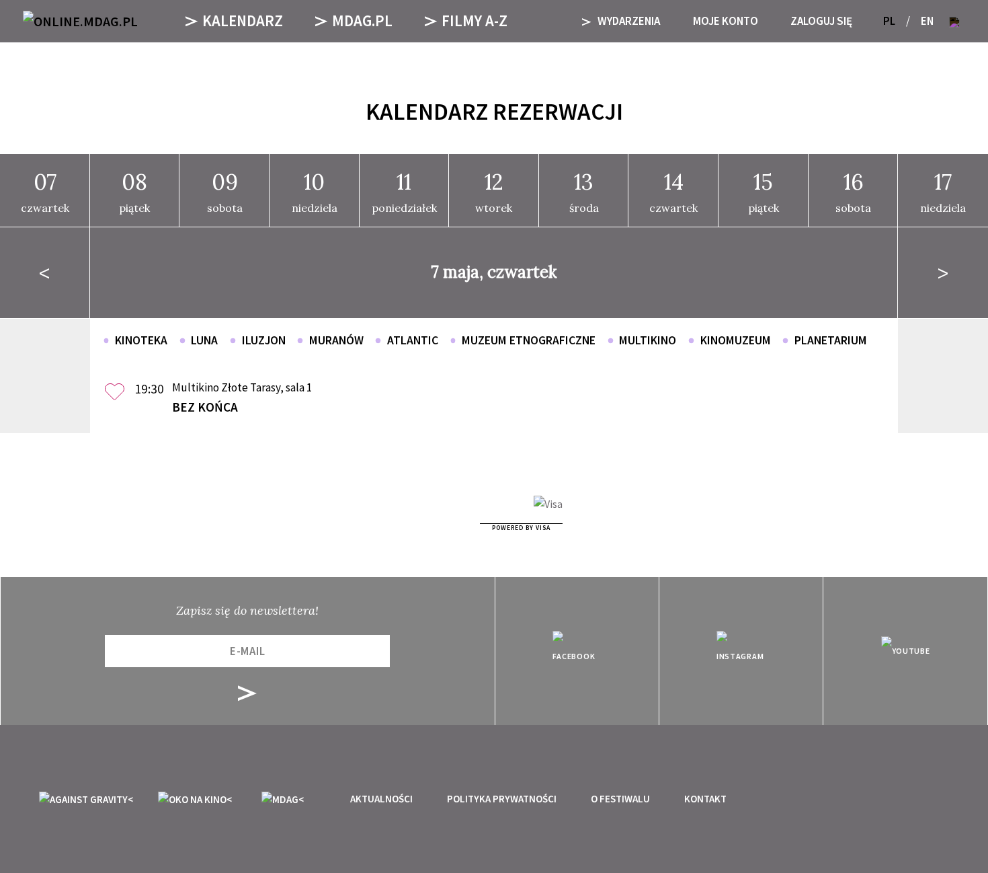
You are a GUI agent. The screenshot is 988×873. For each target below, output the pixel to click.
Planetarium (830, 340)
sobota (225, 191)
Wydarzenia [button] (627, 20)
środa (584, 191)
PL (889, 20)
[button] (954, 21)
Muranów (336, 340)
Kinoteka (141, 340)
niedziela (314, 191)
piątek (134, 191)
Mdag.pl (362, 20)
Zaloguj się (821, 20)
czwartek (45, 191)
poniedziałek (404, 191)
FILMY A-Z (474, 20)
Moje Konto (725, 20)
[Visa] (548, 504)
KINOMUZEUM (735, 340)
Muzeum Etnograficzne (528, 340)
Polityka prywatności (502, 798)
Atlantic (412, 340)
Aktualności (381, 798)
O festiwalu (620, 798)
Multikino (647, 340)
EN (927, 20)
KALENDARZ (242, 20)
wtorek (493, 191)
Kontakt (705, 798)
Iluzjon (264, 340)
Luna (204, 340)
